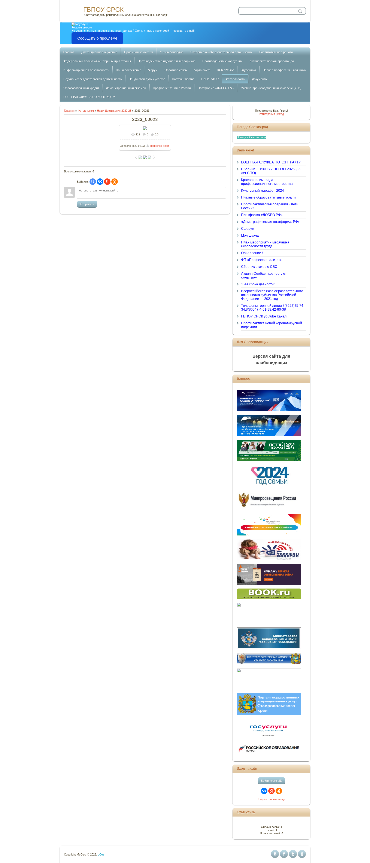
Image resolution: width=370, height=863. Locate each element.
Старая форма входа (271, 799)
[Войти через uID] (93, 181)
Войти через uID (271, 780)
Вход (280, 114)
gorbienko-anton (160, 145)
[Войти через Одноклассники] (114, 181)
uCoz (101, 854)
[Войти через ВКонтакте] (100, 181)
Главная (69, 110)
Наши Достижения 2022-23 (114, 110)
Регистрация (267, 114)
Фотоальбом (86, 110)
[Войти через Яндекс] (107, 181)
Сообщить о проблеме (97, 38)
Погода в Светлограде (251, 137)
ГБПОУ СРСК (103, 9)
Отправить (87, 204)
